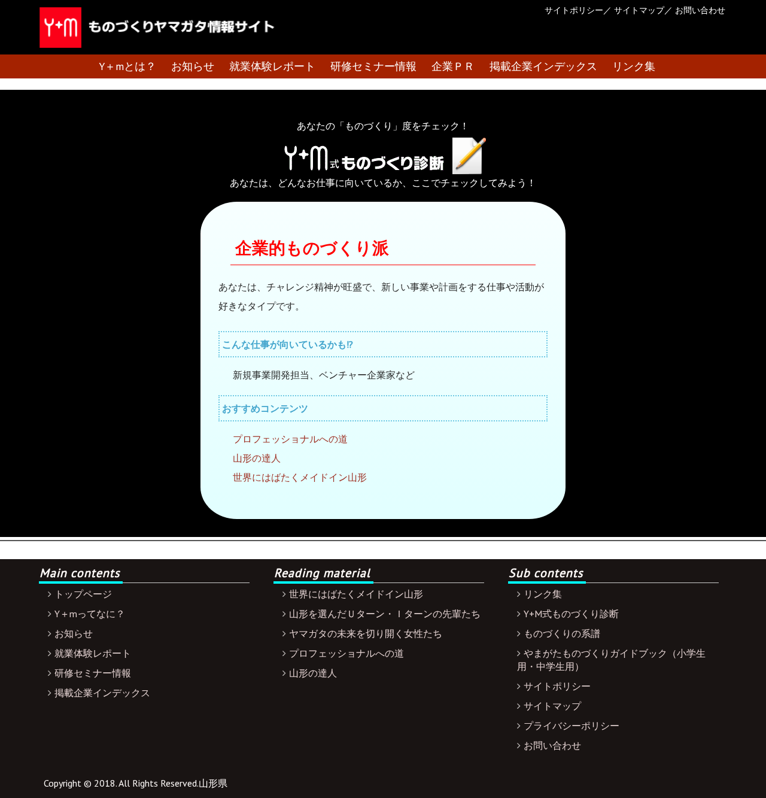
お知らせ (192, 66)
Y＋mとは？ (127, 66)
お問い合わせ (700, 10)
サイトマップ (639, 10)
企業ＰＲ (453, 66)
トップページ (83, 594)
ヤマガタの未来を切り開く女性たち (365, 633)
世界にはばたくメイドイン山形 (300, 477)
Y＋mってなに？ (89, 614)
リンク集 (633, 66)
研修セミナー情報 (373, 66)
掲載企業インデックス (543, 66)
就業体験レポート (272, 66)
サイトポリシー (574, 10)
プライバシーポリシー (571, 726)
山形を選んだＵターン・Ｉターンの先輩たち (385, 614)
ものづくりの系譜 (562, 633)
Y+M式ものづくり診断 (571, 614)
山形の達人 (257, 458)
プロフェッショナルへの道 (290, 439)
